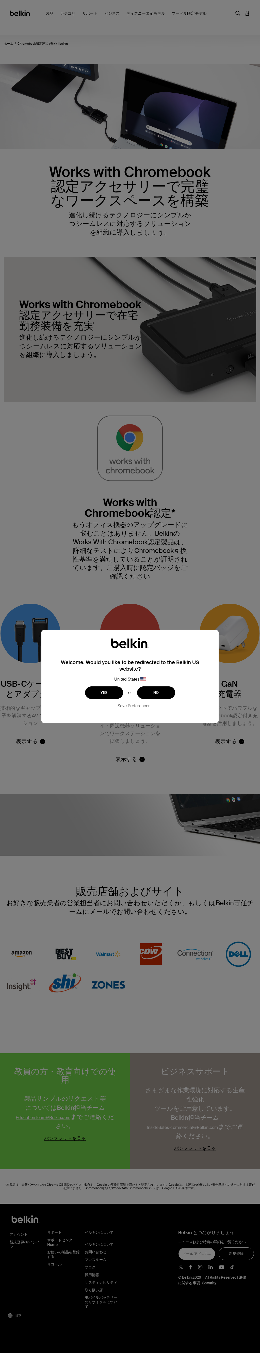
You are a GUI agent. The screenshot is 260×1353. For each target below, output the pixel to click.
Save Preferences (134, 705)
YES (104, 692)
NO (156, 692)
